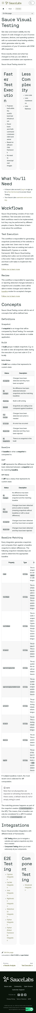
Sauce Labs (8, 986)
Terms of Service (21, 999)
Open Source (28, 986)
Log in (23, 189)
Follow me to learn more (11, 269)
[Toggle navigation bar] (3, 2)
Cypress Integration (10, 877)
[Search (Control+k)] (31, 3)
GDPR (29, 999)
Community (18, 986)
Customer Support (18, 989)
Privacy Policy (11, 999)
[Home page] (3, 8)
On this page (7, 13)
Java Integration (10, 893)
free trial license (13, 192)
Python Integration (10, 922)
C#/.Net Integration (10, 885)
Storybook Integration (28, 887)
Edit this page (8, 952)
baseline (5, 291)
